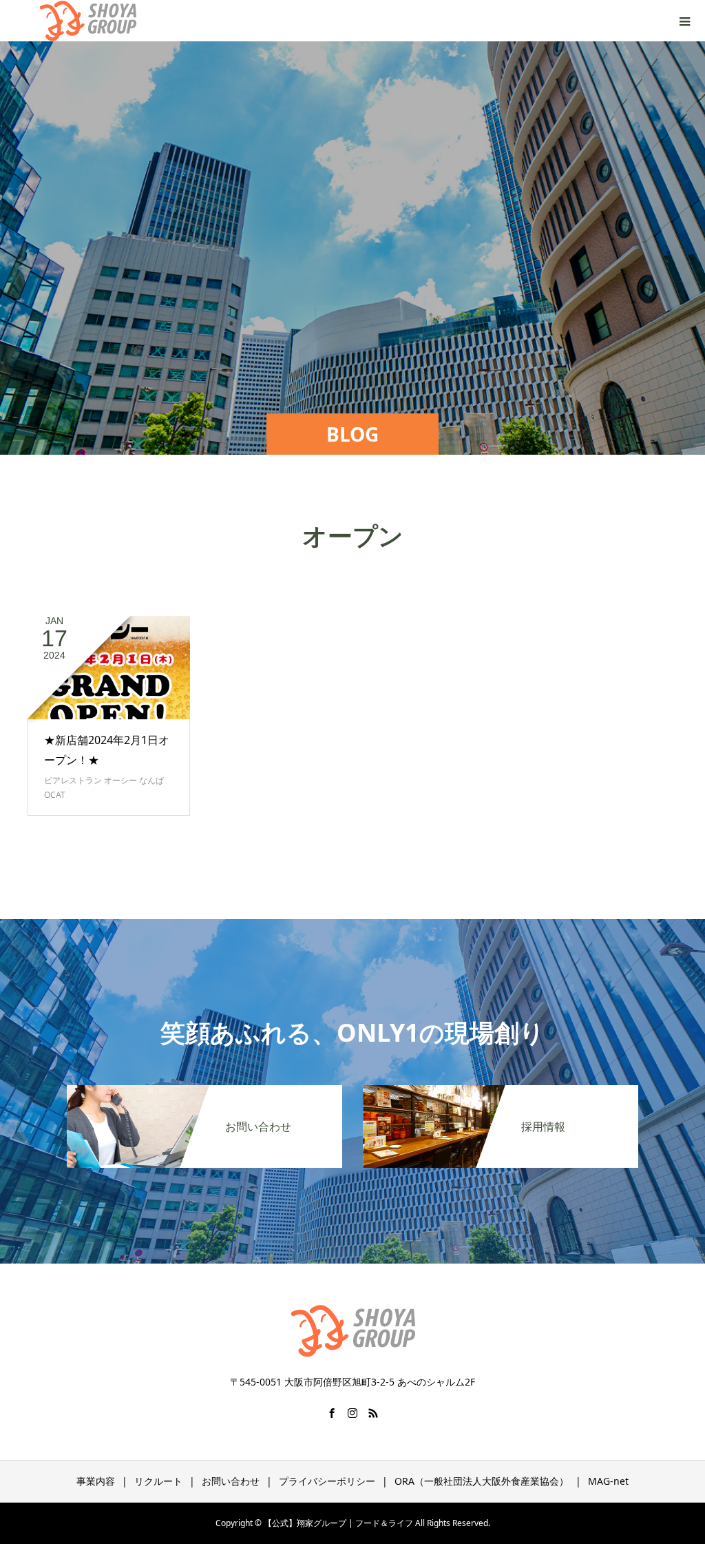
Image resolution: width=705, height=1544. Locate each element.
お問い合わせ (231, 1481)
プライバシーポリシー (327, 1481)
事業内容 (95, 1481)
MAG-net (608, 1481)
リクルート (158, 1481)
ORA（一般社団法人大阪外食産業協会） (481, 1481)
